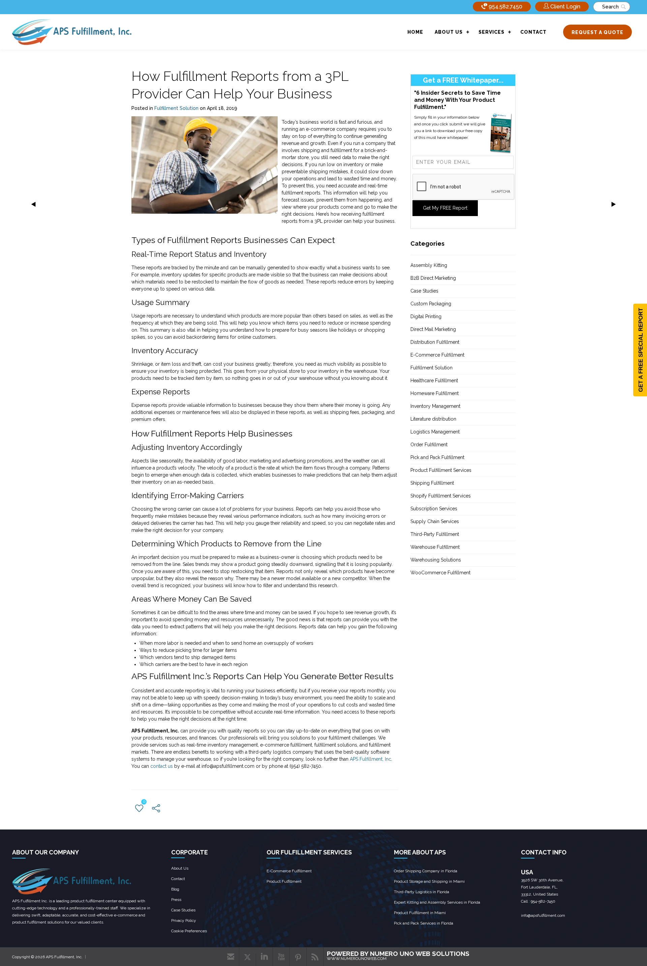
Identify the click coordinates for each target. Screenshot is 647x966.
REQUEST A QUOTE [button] (597, 32)
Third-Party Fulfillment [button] (434, 534)
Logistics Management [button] (435, 431)
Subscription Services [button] (433, 508)
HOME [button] (415, 32)
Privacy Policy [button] (183, 920)
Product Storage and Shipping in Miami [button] (429, 881)
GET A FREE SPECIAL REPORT (641, 350)
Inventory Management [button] (435, 406)
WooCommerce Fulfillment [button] (440, 572)
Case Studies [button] (424, 291)
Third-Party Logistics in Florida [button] (421, 891)
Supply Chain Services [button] (434, 521)
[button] (562, 6)
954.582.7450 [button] (504, 6)
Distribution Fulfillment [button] (434, 342)
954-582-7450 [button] (543, 901)
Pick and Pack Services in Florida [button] (423, 923)
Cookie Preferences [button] (189, 931)
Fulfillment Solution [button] (176, 108)
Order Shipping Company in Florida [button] (425, 871)
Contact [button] (178, 878)
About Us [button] (179, 868)
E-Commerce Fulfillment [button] (437, 355)
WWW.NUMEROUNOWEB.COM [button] (357, 958)
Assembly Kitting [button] (428, 265)
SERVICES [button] (491, 32)
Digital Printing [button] (425, 316)
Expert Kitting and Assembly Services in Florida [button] (437, 902)
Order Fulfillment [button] (429, 444)
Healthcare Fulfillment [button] (434, 380)
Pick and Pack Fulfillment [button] (437, 457)
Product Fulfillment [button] (284, 881)
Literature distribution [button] (433, 419)
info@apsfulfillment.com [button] (543, 915)
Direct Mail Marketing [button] (433, 329)
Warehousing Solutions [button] (435, 560)
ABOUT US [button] (449, 32)
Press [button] (176, 899)
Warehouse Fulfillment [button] (435, 547)
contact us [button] (161, 766)
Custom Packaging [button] (430, 303)
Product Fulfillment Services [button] (440, 470)
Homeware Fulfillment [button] (434, 393)
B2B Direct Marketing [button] (433, 278)
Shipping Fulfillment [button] (432, 483)
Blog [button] (175, 889)
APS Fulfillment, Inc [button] (370, 759)
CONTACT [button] (533, 32)
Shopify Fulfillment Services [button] (440, 496)
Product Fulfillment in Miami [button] (420, 912)
